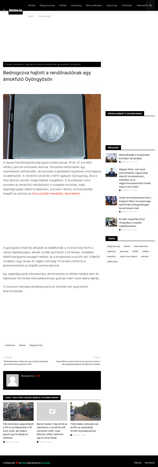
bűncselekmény (141, 246)
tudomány (111, 256)
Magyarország (36, 345)
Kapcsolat (150, 463)
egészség (111, 251)
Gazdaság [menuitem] (76, 5)
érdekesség (112, 261)
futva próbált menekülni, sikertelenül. (56, 193)
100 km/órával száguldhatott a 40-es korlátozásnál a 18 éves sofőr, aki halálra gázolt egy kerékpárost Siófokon (18, 430)
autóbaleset (18, 64)
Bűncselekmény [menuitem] (94, 5)
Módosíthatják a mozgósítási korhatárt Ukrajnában (134, 156)
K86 (37, 375)
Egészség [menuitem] (112, 5)
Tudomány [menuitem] (127, 5)
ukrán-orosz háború (128, 256)
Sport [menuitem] (31, 16)
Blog (23, 463)
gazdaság (124, 251)
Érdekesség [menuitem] (44, 16)
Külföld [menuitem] (62, 5)
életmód (144, 256)
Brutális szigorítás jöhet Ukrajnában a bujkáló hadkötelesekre (132, 222)
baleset (22, 345)
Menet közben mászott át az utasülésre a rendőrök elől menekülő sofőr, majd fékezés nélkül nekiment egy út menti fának (52, 430)
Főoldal (8, 64)
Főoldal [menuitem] (31, 5)
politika (145, 251)
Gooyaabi (45, 463)
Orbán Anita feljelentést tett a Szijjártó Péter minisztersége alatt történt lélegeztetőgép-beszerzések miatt (135, 203)
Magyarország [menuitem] (47, 5)
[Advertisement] (79, 38)
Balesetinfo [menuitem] (142, 5)
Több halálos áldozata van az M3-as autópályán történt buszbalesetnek (84, 427)
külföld (135, 251)
